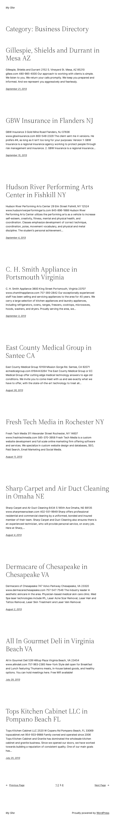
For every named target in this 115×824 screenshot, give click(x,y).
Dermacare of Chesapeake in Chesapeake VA (47, 570)
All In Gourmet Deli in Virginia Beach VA (50, 645)
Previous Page (15, 785)
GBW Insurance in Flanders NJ (49, 120)
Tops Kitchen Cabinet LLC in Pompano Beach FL (47, 715)
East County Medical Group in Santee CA (49, 351)
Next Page (102, 785)
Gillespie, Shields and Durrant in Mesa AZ (53, 54)
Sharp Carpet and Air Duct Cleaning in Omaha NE (57, 492)
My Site (10, 7)
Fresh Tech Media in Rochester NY (55, 422)
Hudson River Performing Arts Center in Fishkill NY (49, 191)
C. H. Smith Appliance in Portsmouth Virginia (41, 273)
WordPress (102, 812)
